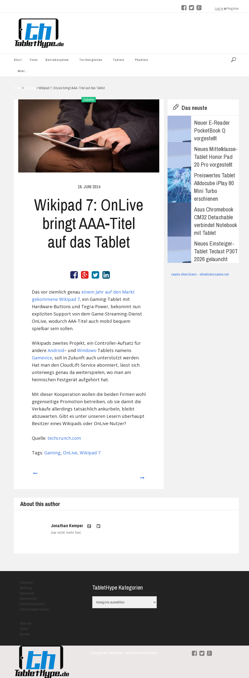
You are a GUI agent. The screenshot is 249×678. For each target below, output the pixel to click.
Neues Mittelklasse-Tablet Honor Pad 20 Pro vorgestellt (216, 156)
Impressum (27, 593)
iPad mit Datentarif (32, 604)
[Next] (142, 475)
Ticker (24, 629)
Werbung (26, 588)
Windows (86, 350)
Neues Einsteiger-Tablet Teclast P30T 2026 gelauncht (216, 251)
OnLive (70, 453)
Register (233, 8)
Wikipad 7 (90, 453)
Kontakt (25, 634)
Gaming (52, 453)
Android (56, 350)
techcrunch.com (64, 438)
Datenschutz (28, 598)
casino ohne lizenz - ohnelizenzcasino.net (200, 274)
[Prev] (35, 475)
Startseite (26, 582)
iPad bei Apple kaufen (34, 609)
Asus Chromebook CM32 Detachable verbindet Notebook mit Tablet (215, 221)
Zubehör (88, 99)
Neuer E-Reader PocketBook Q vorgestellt (212, 130)
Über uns (26, 623)
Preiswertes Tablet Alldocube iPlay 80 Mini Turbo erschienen (214, 186)
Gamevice (42, 358)
